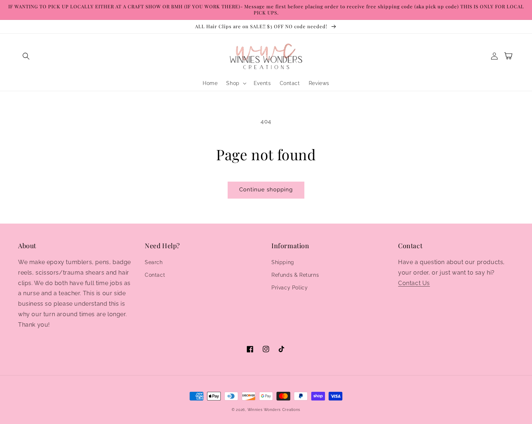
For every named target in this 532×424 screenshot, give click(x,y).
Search (154, 262)
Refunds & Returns (295, 275)
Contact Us (414, 283)
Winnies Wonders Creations (274, 410)
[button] (26, 56)
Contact (155, 275)
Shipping (282, 262)
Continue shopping (266, 189)
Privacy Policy (289, 288)
